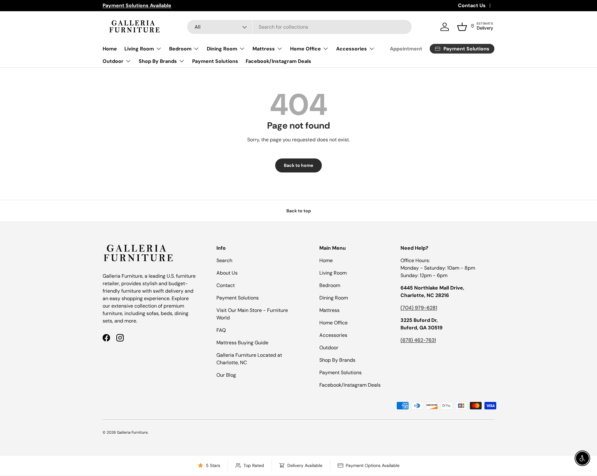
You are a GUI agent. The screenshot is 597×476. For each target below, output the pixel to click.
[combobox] (299, 27)
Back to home (298, 165)
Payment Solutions (215, 61)
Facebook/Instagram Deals (278, 61)
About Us (227, 273)
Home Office (305, 48)
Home (110, 48)
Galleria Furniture (132, 432)
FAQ (221, 330)
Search (224, 260)
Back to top (298, 211)
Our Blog (226, 375)
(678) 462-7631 (418, 340)
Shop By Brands (158, 61)
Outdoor (113, 61)
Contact (225, 285)
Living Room (139, 48)
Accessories (351, 48)
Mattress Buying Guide (242, 342)
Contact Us (472, 5)
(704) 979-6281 (418, 307)
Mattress (263, 48)
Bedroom (180, 48)
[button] (462, 27)
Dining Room (222, 48)
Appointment (406, 48)
